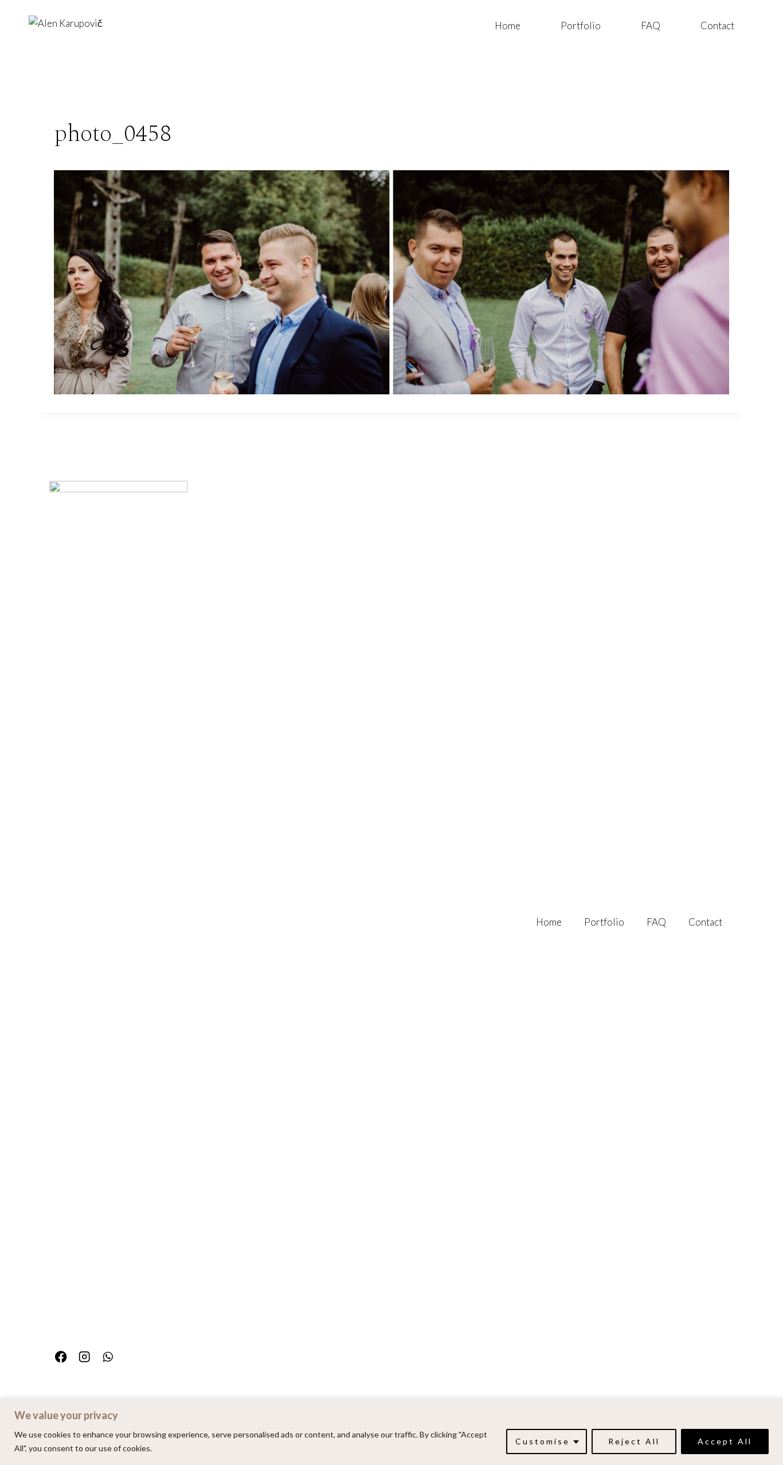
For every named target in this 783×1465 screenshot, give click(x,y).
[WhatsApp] (108, 1357)
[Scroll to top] (772, 1331)
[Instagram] (84, 1357)
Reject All (634, 1441)
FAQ (650, 25)
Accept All (725, 1441)
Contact (717, 25)
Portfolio (581, 25)
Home (507, 25)
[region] (391, 1431)
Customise (542, 1441)
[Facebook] (61, 1357)
